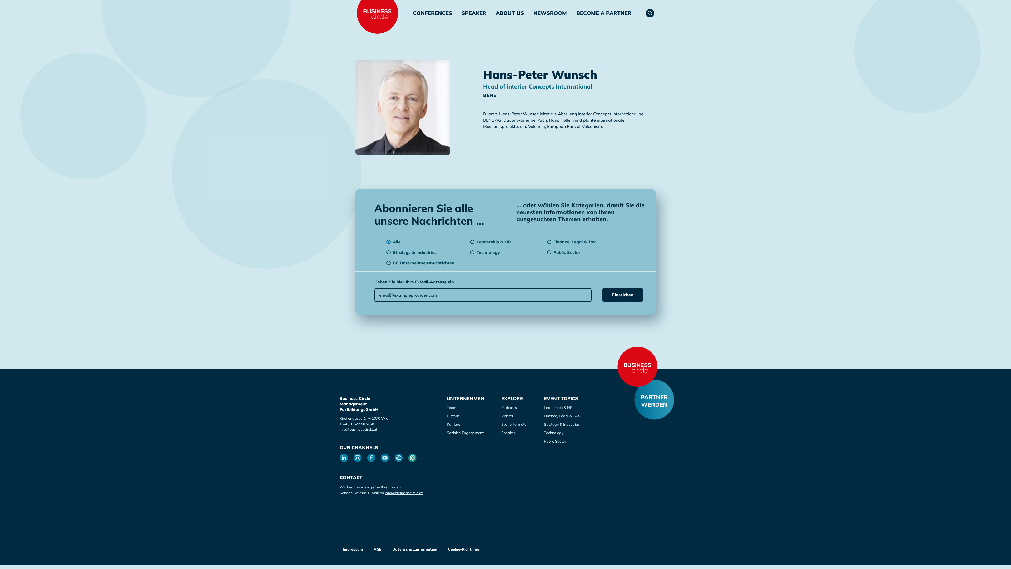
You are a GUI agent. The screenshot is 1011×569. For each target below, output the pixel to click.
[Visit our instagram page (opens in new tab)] (357, 458)
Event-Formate (514, 424)
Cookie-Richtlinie (463, 549)
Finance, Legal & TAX (562, 416)
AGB (378, 549)
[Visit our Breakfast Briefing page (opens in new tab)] (398, 458)
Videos (507, 416)
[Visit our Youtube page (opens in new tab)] (385, 458)
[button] (650, 13)
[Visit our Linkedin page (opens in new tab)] (344, 458)
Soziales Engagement (465, 432)
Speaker (474, 13)
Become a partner (603, 13)
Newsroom (550, 13)
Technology (553, 432)
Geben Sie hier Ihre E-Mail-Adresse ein (414, 281)
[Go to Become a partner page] (654, 400)
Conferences (432, 13)
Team (451, 407)
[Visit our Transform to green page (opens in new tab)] (412, 458)
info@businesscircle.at (358, 429)
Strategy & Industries (562, 424)
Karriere (453, 424)
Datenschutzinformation (414, 549)
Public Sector (555, 441)
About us (510, 13)
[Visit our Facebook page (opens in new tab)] (371, 458)
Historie (453, 416)
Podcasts (509, 407)
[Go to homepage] (637, 367)
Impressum (353, 549)
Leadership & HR (558, 407)
